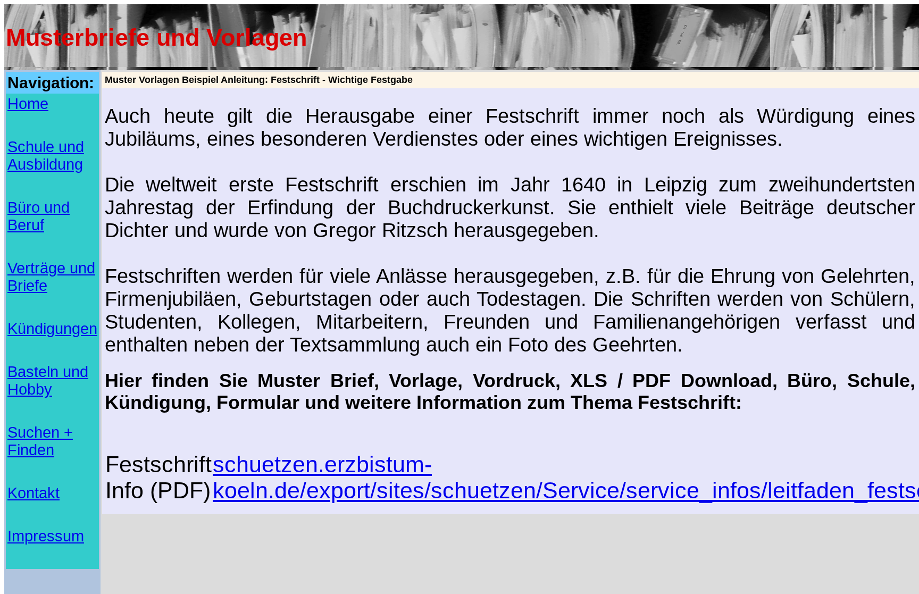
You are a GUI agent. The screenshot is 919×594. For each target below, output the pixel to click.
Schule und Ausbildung (45, 155)
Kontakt (33, 492)
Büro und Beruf (38, 216)
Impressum (45, 536)
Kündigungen (52, 328)
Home (27, 103)
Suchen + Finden (40, 441)
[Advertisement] (298, 430)
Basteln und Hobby (47, 380)
